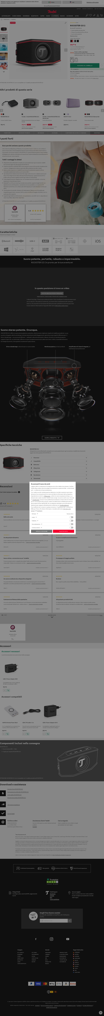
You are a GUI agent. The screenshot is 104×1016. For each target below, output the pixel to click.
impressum (39, 510)
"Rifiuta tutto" (47, 496)
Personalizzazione (36, 524)
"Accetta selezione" (64, 505)
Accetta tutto (63, 531)
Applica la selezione (41, 531)
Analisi (33, 517)
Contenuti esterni (36, 527)
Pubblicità (34, 520)
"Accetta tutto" (35, 499)
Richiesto (34, 513)
